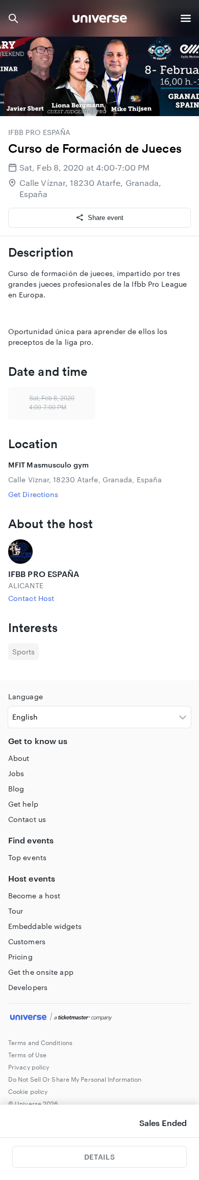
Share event (105, 218)
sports (23, 651)
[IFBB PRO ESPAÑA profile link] (99, 551)
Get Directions (33, 494)
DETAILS (99, 1156)
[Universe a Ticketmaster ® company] (99, 1018)
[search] (13, 18)
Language (25, 696)
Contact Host (31, 598)
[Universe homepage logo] (99, 20)
